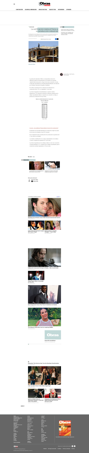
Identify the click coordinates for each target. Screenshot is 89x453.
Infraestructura (43, 9)
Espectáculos (43, 420)
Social (28, 433)
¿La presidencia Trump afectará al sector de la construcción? (36, 171)
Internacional (16, 426)
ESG (14, 429)
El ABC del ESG (29, 438)
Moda (42, 423)
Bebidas (42, 436)
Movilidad (29, 435)
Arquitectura (52, 9)
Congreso (15, 436)
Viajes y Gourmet (30, 429)
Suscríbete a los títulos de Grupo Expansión (65, 436)
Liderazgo (43, 416)
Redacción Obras (34, 179)
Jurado (42, 441)
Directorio (73, 448)
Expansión (68, 9)
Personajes (43, 438)
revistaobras (72, 446)
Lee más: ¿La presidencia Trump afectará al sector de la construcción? (44, 128)
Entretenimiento (30, 425)
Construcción (19, 9)
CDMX (14, 437)
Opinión (15, 439)
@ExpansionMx (35, 181)
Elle (42, 428)
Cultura (42, 426)
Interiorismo (61, 9)
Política (15, 433)
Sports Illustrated (17, 442)
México (15, 435)
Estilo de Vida (43, 440)
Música (28, 428)
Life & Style (29, 423)
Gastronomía (43, 435)
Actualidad (29, 442)
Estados (15, 438)
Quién (42, 419)
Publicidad (45, 448)
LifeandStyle (16, 431)
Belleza (42, 424)
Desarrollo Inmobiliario (31, 9)
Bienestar (43, 439)
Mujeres (15, 430)
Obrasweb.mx (74, 446)
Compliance (59, 448)
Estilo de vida (43, 432)
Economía (15, 425)
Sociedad (15, 440)
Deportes (29, 426)
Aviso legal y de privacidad (52, 448)
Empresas (15, 423)
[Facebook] (56, 39)
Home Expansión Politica (18, 424)
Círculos (42, 422)
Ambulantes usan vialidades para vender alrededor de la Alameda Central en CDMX (67, 33)
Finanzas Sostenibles (31, 436)
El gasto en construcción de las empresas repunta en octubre (51, 171)
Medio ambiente (30, 432)
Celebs (42, 431)
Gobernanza (29, 434)
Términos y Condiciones (66, 448)
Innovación (29, 437)
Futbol (28, 416)
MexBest (43, 434)
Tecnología (15, 427)
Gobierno (15, 434)
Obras (15, 416)
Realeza (42, 421)
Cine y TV (29, 427)
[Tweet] (57, 39)
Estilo (28, 424)
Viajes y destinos (44, 437)
